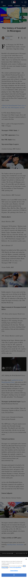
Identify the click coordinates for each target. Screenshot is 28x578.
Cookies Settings (14, 570)
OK (14, 575)
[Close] (26, 559)
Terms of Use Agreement (15, 567)
